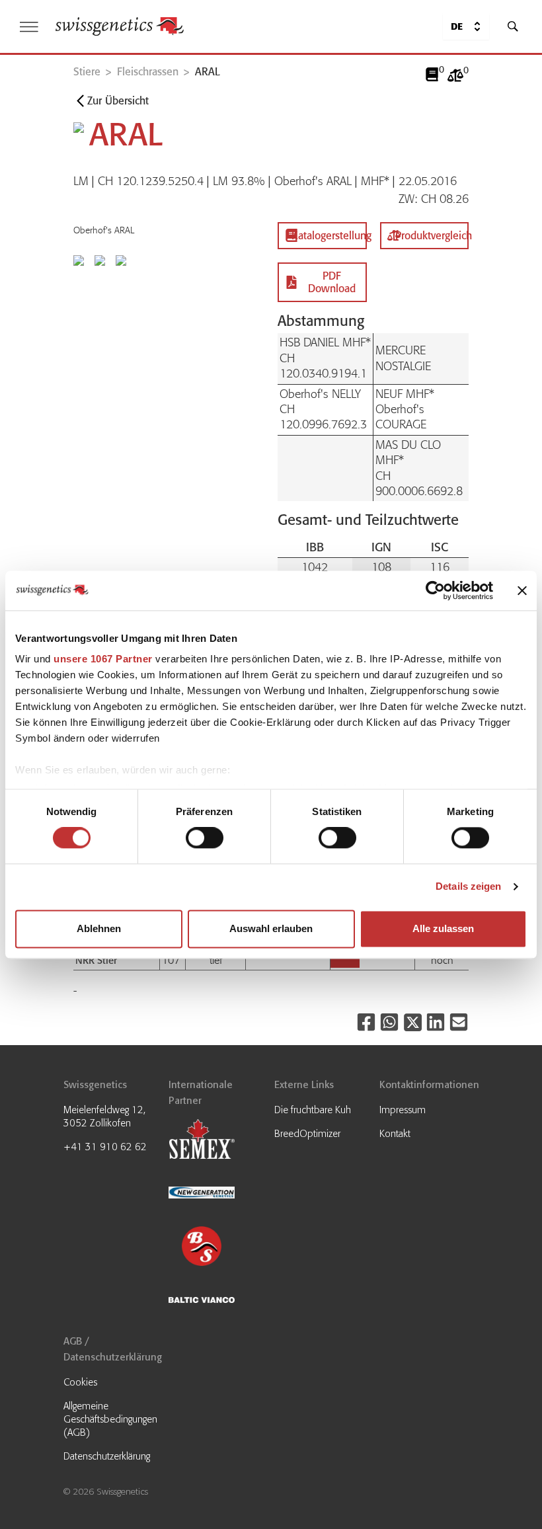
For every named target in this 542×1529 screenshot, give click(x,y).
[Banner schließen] (522, 590)
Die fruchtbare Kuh (312, 1110)
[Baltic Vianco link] (218, 1301)
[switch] (204, 838)
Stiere (86, 71)
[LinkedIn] (435, 1022)
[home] (120, 26)
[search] (513, 26)
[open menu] (29, 26)
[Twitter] (412, 1022)
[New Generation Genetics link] (218, 1194)
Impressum (402, 1110)
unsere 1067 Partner (103, 658)
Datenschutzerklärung (106, 1456)
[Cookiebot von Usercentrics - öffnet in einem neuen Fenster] (435, 590)
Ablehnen (99, 928)
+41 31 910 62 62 (105, 1147)
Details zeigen (468, 886)
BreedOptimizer (307, 1134)
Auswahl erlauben (271, 928)
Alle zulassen (443, 928)
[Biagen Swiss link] (218, 1247)
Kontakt (394, 1134)
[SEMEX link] (218, 1140)
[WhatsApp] (389, 1022)
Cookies (80, 1382)
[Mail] (459, 1022)
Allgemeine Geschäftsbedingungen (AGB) (110, 1419)
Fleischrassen (147, 71)
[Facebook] (366, 1022)
